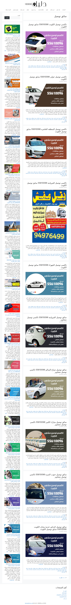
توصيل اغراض (48, 65)
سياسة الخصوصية (63, 596)
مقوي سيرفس (15, 9)
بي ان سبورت (33, 9)
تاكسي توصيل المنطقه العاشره (58, 171)
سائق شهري (60, 119)
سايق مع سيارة (46, 119)
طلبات (66, 68)
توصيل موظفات (33, 65)
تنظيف (28, 9)
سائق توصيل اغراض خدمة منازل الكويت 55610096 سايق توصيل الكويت (50, 528)
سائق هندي (56, 119)
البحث (19, 15)
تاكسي (64, 65)
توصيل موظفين (28, 118)
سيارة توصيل (33, 119)
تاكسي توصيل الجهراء (59, 306)
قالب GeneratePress (29, 603)
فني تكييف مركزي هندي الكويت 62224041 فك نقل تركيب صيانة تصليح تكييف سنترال (12, 399)
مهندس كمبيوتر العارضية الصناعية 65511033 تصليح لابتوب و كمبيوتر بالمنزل (13, 535)
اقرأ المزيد (49, 61)
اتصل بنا (65, 591)
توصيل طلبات (38, 65)
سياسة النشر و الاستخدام (62, 594)
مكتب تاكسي (62, 68)
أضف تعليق (63, 69)
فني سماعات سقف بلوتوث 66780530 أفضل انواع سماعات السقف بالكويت (13, 90)
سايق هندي (42, 119)
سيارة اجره (37, 119)
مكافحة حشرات (41, 9)
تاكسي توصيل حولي (59, 118)
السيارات (63, 9)
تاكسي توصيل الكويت (59, 65)
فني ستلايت (52, 9)
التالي (60, 577)
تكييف (47, 9)
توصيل (52, 65)
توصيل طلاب (43, 65)
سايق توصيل (51, 119)
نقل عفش (58, 9)
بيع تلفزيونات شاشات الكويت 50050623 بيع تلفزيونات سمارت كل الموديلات (12, 315)
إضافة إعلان (64, 592)
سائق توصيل (64, 119)
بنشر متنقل (22, 9)
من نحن (65, 598)
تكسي (54, 65)
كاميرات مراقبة (8, 9)
